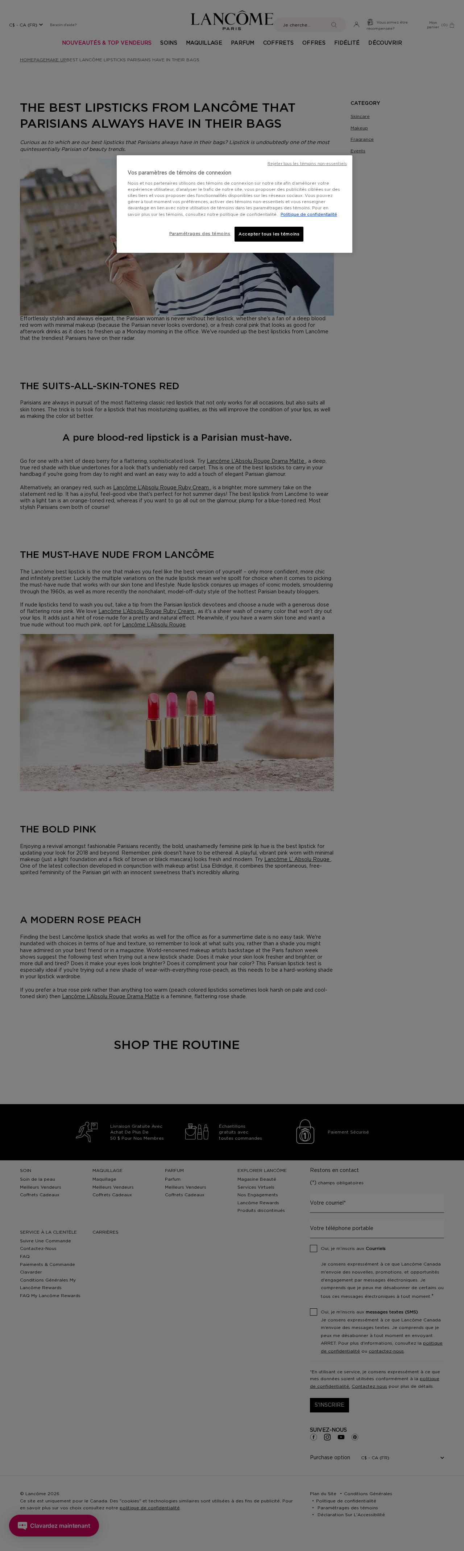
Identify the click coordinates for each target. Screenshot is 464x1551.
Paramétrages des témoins (200, 234)
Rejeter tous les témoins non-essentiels (307, 164)
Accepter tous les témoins (269, 234)
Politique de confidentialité (309, 215)
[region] (234, 204)
